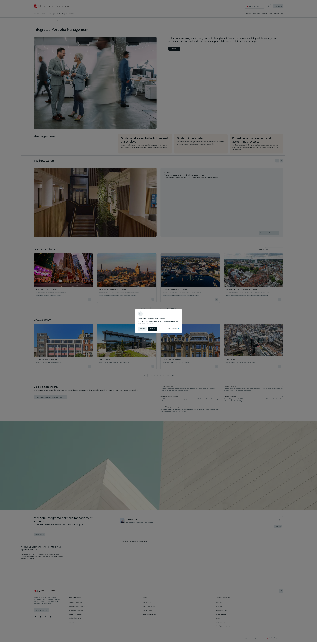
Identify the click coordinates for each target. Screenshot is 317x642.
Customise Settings (173, 329)
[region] (158, 321)
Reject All (142, 328)
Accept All (152, 328)
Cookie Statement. (148, 323)
